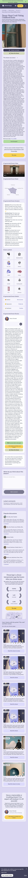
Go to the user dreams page (8, 626)
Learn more (4, 872)
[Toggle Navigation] (25, 6)
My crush (18, 10)
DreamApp (4, 10)
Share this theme (15, 53)
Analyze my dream (15, 50)
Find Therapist (14, 141)
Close (25, 875)
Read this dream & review (14, 651)
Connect (15, 2)
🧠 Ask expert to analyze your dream (14, 446)
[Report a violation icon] (17, 57)
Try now (20, 5)
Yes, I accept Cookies (7, 875)
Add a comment (14, 492)
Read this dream (14, 677)
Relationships (11, 10)
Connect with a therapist (15, 443)
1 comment (6, 523)
